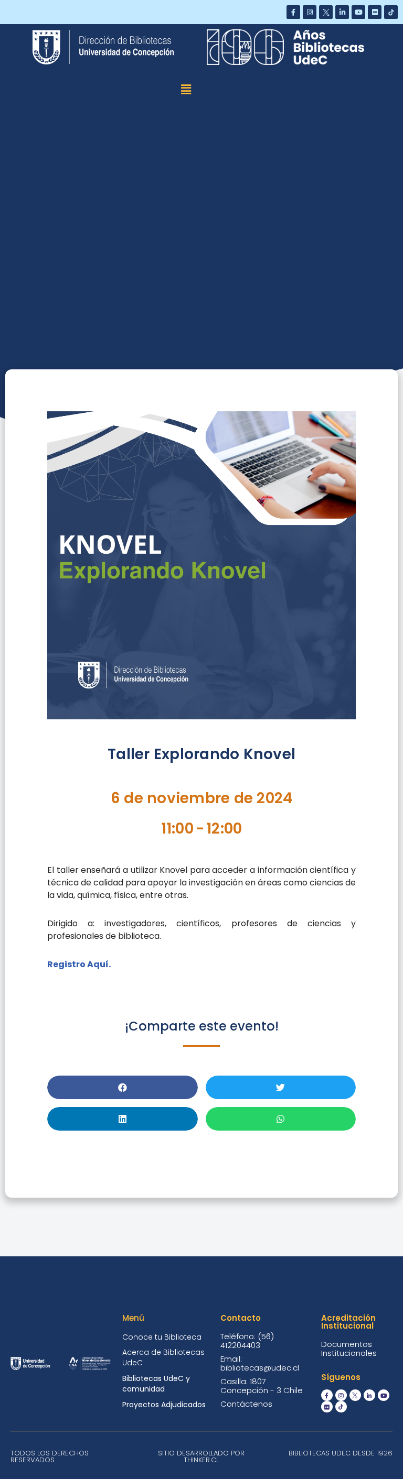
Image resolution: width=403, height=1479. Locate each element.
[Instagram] (309, 12)
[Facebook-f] (293, 12)
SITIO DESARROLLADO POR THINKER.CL (201, 1456)
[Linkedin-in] (342, 12)
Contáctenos (246, 1403)
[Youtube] (358, 12)
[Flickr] (374, 12)
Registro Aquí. (79, 964)
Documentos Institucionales (349, 1349)
